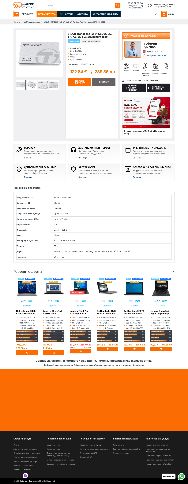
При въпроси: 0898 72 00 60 (81, 64)
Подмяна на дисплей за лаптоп (160, 460)
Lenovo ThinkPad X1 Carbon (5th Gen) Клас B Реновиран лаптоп (80, 312)
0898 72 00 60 (155, 51)
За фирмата (118, 445)
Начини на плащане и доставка (94, 449)
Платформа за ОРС (88, 453)
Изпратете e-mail (156, 55)
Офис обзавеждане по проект (26, 453)
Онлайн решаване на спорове (60, 460)
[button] (21, 85)
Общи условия (53, 445)
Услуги (16, 445)
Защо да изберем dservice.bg (126, 449)
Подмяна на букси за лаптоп (158, 455)
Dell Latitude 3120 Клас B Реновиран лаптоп (107, 312)
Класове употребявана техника (61, 464)
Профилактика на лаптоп (157, 445)
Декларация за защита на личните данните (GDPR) (58, 454)
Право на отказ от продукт (91, 445)
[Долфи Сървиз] (23, 5)
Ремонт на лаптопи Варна (25, 457)
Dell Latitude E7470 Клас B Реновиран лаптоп (134, 312)
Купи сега (104, 82)
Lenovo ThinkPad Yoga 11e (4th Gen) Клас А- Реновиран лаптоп (161, 312)
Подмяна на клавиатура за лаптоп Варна (158, 450)
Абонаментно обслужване (25, 449)
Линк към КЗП (86, 457)
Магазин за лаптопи (22, 469)
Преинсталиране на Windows (159, 464)
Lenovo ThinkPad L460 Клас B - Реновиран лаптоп (53, 312)
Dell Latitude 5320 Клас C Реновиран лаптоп (26, 312)
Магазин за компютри (23, 465)
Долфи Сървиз (28, 481)
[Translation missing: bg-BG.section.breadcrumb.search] (117, 5)
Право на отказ (53, 449)
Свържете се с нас (121, 453)
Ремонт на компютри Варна (26, 461)
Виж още (28, 158)
